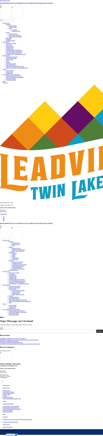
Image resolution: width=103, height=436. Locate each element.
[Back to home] (11, 17)
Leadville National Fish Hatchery (14, 50)
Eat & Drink (9, 38)
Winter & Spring (13, 27)
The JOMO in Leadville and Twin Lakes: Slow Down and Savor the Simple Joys (19, 340)
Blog (4, 81)
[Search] (3, 317)
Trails (10, 28)
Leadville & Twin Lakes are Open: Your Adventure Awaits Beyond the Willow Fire (20, 344)
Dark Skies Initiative (11, 78)
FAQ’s (7, 61)
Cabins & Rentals (16, 291)
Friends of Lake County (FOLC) (14, 76)
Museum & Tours (13, 34)
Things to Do (6, 23)
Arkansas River (9, 47)
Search (1, 329)
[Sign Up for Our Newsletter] (2, 317)
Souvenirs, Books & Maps (18, 268)
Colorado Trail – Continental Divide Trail (16, 54)
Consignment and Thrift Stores (19, 264)
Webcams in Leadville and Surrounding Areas (17, 67)
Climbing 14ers (9, 48)
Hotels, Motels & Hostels (18, 294)
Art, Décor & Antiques (17, 262)
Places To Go (6, 42)
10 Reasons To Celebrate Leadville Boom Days (11, 342)
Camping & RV (16, 293)
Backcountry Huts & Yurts (18, 290)
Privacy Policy (6, 424)
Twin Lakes (9, 44)
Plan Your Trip (6, 55)
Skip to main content (5, 0)
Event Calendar (9, 70)
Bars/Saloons (15, 259)
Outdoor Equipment (17, 267)
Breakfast (14, 253)
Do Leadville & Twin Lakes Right (11, 74)
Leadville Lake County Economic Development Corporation (17, 419)
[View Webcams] (0, 317)
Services (8, 62)
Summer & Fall (12, 25)
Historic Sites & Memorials (15, 36)
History (8, 32)
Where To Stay (9, 59)
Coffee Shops (15, 258)
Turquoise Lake (9, 46)
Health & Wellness (10, 40)
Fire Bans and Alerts (11, 63)
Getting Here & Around (11, 57)
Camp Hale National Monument (13, 53)
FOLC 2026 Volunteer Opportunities (15, 77)
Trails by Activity (16, 31)
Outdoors (8, 24)
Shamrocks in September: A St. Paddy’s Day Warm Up (13, 338)
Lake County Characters (15, 35)
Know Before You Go (11, 65)
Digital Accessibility (8, 427)
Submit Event (9, 73)
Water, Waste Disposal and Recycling (15, 66)
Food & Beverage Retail (18, 266)
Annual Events (9, 72)
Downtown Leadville (11, 43)
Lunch (13, 255)
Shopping (8, 39)
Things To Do (6, 385)
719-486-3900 (3, 214)
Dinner (13, 256)
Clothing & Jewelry (16, 263)
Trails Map (14, 29)
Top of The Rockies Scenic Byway (14, 51)
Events (4, 69)
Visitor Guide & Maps (11, 58)
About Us (5, 82)
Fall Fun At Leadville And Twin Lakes (9, 341)
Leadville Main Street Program (10, 422)
